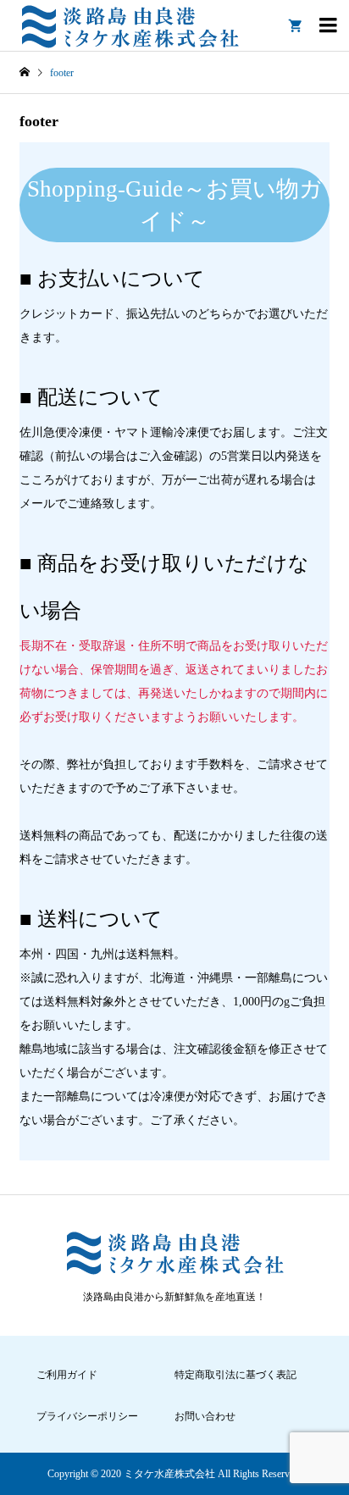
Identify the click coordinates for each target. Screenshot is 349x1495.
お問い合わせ (204, 1416)
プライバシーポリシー (87, 1416)
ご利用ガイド (66, 1375)
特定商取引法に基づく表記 (235, 1375)
